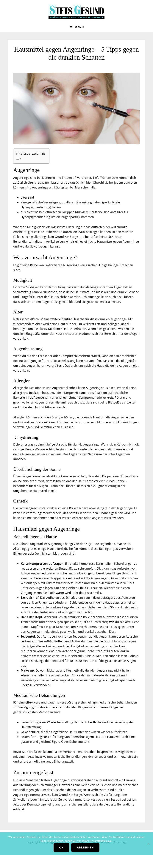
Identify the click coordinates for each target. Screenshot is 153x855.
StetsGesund (76, 11)
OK (61, 847)
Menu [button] (79, 27)
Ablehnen (85, 847)
